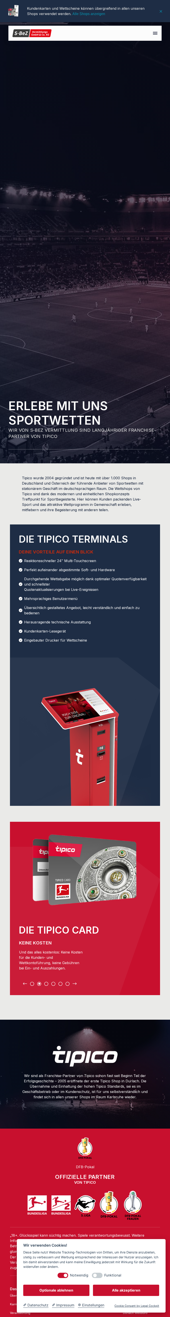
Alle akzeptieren (126, 1290)
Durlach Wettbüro (135, 1313)
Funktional (112, 1275)
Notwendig (79, 1275)
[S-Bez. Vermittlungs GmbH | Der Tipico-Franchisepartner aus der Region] (32, 33)
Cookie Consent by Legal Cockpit (136, 1305)
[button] (155, 33)
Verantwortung (20, 1313)
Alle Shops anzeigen (88, 14)
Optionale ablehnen (56, 1290)
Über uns (16, 1295)
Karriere (15, 1304)
